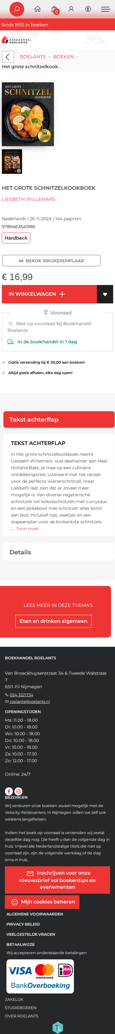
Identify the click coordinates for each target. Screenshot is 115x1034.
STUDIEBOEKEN (20, 1007)
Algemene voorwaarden (34, 914)
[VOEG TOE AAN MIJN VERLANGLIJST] (105, 294)
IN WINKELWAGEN (31, 294)
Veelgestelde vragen (30, 934)
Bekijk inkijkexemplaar (53, 260)
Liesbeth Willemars (28, 199)
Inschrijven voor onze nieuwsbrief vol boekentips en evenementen (57, 880)
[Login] (71, 9)
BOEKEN (63, 57)
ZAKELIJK (14, 999)
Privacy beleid (23, 924)
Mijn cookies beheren (47, 902)
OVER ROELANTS (21, 1016)
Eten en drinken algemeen (53, 621)
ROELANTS (33, 57)
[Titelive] (57, 1027)
